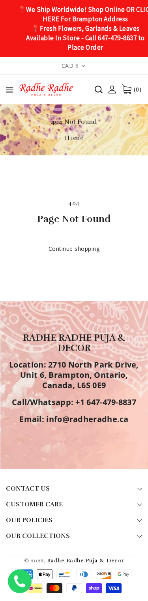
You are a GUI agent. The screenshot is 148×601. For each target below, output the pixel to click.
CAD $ (70, 65)
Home (74, 138)
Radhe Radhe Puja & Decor (85, 560)
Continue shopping (74, 248)
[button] (9, 91)
